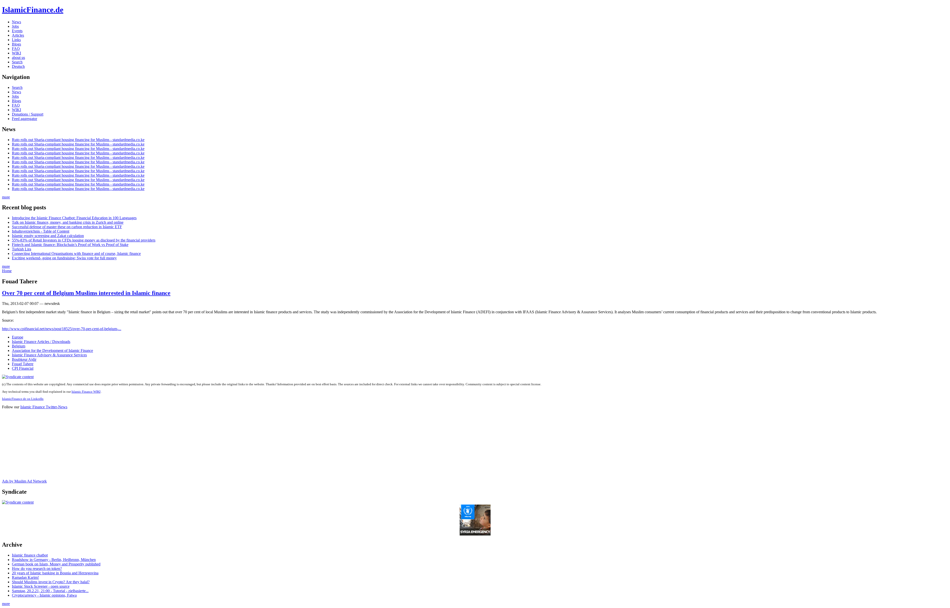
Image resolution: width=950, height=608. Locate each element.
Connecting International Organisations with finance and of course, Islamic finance (76, 253)
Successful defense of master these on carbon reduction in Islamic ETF (67, 227)
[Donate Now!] (475, 534)
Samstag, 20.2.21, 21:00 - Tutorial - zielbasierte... (50, 591)
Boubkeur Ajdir (24, 359)
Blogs (16, 44)
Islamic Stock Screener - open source (41, 586)
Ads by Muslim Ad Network (24, 481)
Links (16, 40)
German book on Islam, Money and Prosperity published (56, 564)
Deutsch (18, 66)
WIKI (16, 53)
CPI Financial (22, 368)
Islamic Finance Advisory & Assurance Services (49, 355)
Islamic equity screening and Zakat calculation (48, 236)
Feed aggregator (24, 119)
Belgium (18, 346)
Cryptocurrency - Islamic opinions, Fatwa (44, 595)
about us (18, 57)
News (16, 22)
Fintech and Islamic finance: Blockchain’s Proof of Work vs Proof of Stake (70, 245)
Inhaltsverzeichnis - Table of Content (40, 231)
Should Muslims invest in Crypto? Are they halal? (51, 582)
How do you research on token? (37, 568)
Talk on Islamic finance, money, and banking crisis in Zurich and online (67, 222)
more (6, 197)
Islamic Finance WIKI (85, 391)
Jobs (15, 26)
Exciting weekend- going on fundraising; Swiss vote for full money (64, 258)
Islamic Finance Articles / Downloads (41, 342)
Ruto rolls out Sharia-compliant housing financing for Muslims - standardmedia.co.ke (78, 140)
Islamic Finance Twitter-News (43, 407)
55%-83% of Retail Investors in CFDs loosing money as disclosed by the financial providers (83, 240)
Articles (18, 35)
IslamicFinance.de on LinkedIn (23, 399)
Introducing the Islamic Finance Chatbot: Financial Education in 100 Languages (74, 218)
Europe (17, 337)
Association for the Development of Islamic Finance (52, 350)
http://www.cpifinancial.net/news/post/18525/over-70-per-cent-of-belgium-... (61, 329)
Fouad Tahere (22, 364)
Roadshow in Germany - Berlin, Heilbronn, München (54, 560)
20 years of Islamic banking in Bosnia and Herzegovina (55, 573)
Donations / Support (27, 114)
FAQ (16, 49)
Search (17, 62)
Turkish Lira (21, 249)
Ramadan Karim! (25, 577)
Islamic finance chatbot (30, 555)
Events (17, 31)
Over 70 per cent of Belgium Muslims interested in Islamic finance (86, 293)
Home (7, 271)
